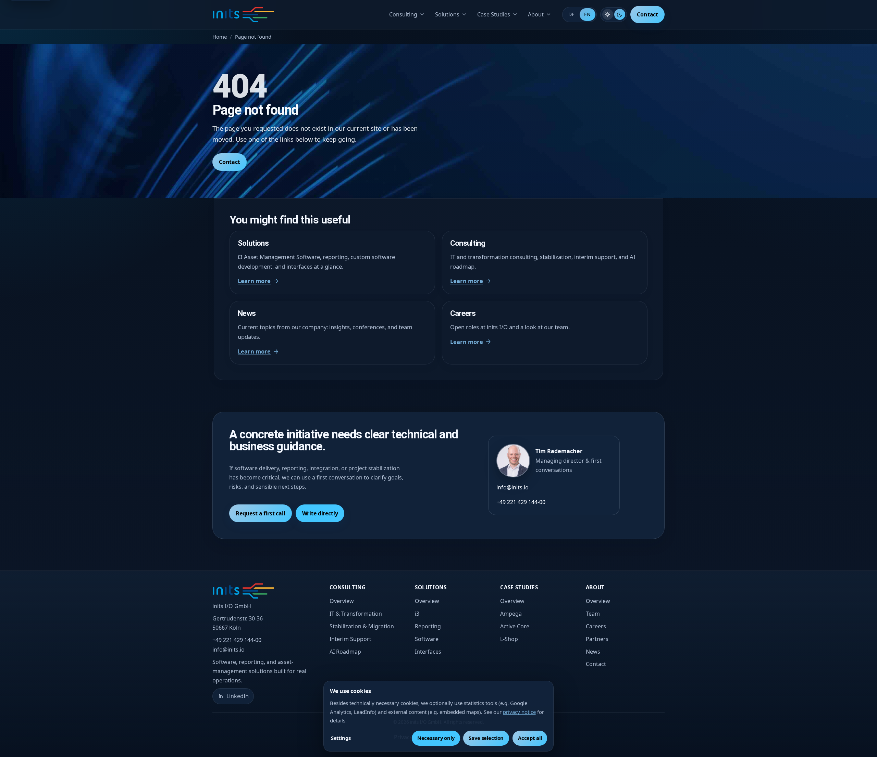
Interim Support (350, 639)
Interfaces (428, 651)
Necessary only (436, 737)
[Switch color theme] (613, 14)
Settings (341, 737)
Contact (647, 14)
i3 (417, 613)
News (593, 651)
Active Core (514, 626)
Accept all (530, 737)
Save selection (486, 737)
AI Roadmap (345, 651)
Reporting (428, 626)
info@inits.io (512, 487)
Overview (342, 601)
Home (219, 36)
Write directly (320, 513)
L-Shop (509, 639)
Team (593, 613)
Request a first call (260, 513)
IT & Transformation (356, 613)
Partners (597, 639)
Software (426, 639)
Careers (596, 626)
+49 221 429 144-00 (520, 502)
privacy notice (519, 711)
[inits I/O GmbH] (243, 15)
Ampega (511, 613)
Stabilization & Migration (362, 626)
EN (587, 14)
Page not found (253, 36)
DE (571, 14)
